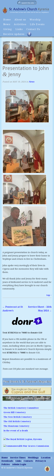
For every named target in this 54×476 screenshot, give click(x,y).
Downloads (7, 461)
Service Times (17, 457)
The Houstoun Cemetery (16, 426)
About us (20, 19)
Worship (35, 19)
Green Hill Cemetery (14, 412)
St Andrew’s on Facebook (31, 35)
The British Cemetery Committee (21, 408)
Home (7, 19)
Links (19, 29)
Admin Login (19, 464)
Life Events (37, 24)
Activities (20, 24)
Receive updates (13, 34)
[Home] (27, 13)
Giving (7, 29)
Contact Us (33, 29)
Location (45, 457)
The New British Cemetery (17, 417)
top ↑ (49, 295)
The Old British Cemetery (17, 421)
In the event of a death (15, 430)
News (6, 24)
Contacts (28, 461)
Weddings (33, 457)
